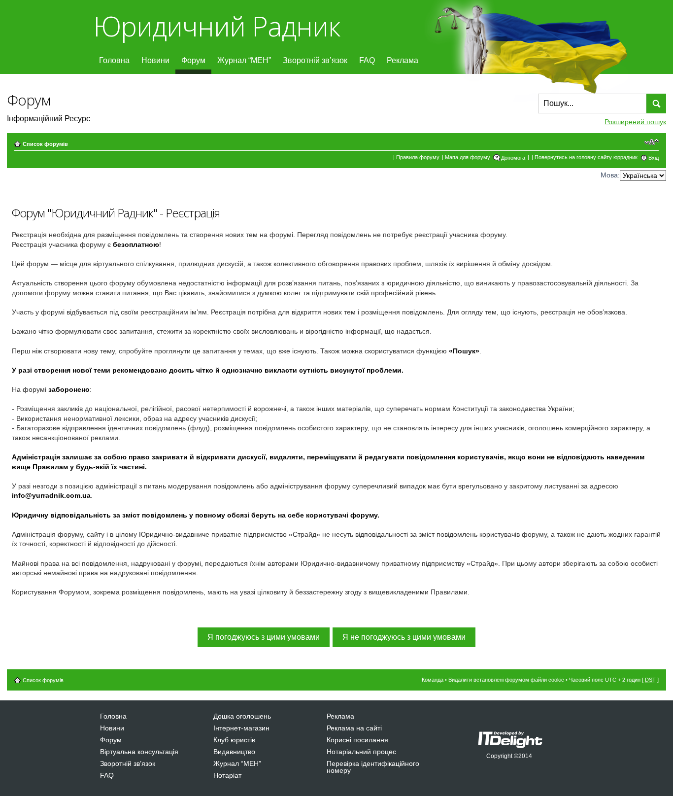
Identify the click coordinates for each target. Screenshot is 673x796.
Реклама (402, 60)
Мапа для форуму (467, 157)
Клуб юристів (234, 740)
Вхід (653, 158)
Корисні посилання (357, 740)
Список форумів (45, 144)
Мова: (610, 175)
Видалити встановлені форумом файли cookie (506, 680)
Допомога (513, 158)
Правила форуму (417, 157)
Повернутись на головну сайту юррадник (586, 157)
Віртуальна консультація (139, 752)
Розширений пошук (635, 121)
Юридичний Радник (216, 25)
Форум (193, 60)
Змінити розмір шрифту (651, 142)
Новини (155, 60)
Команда (432, 680)
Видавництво (234, 752)
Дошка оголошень (242, 716)
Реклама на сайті (354, 728)
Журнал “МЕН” (244, 60)
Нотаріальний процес (361, 752)
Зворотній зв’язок (315, 60)
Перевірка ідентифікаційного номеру (373, 767)
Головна (114, 60)
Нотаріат (227, 775)
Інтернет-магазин (241, 728)
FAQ (367, 60)
